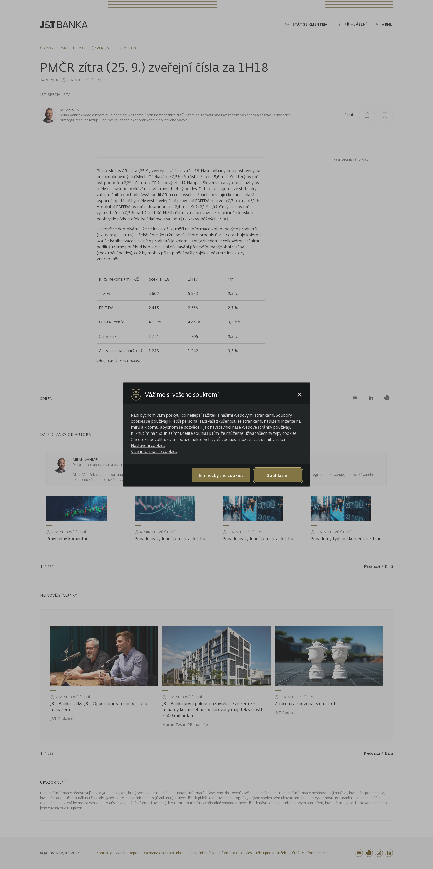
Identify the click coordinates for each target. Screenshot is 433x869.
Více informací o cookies (154, 451)
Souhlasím (278, 475)
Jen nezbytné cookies (221, 475)
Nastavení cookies (148, 445)
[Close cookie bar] (299, 394)
